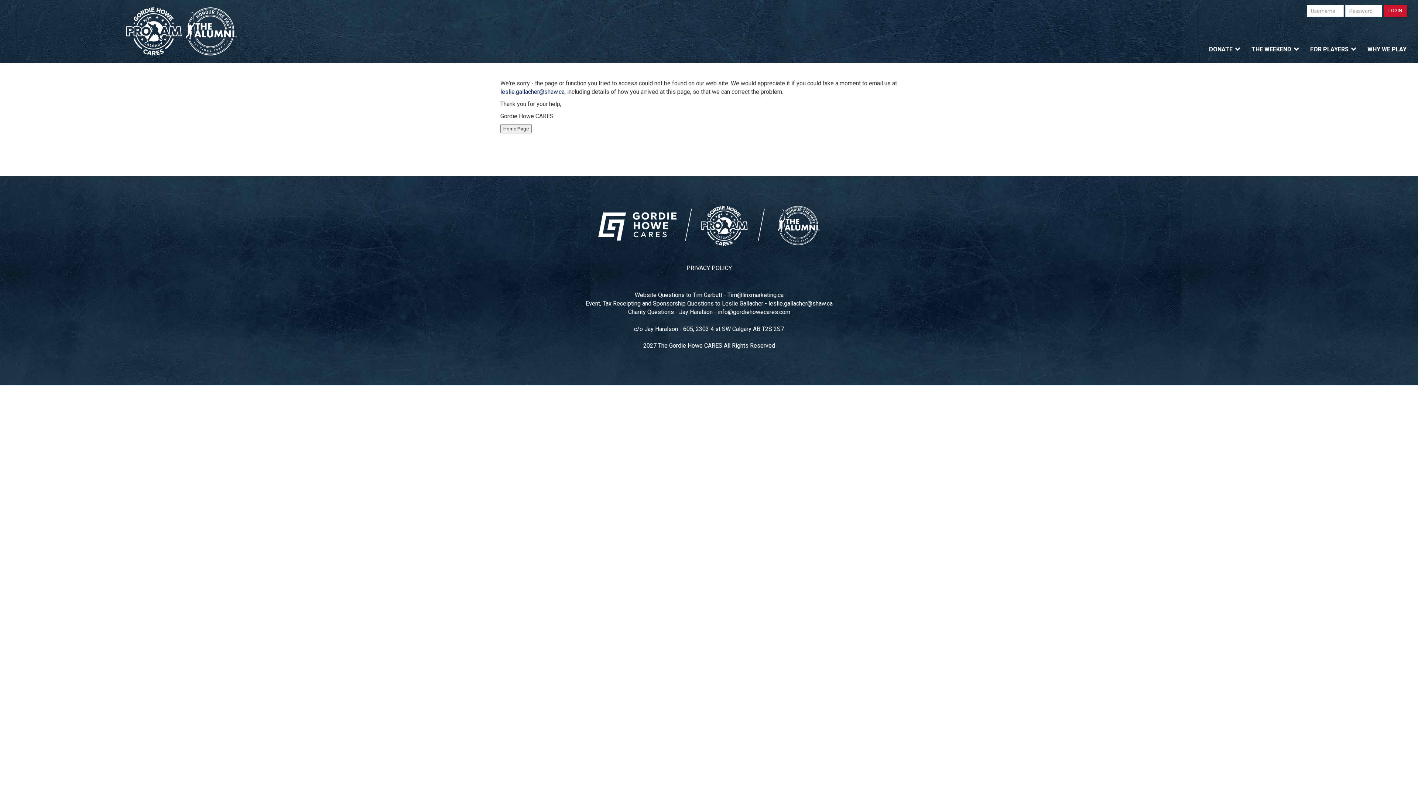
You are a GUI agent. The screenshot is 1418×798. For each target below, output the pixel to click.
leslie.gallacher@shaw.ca (532, 91)
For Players (1329, 49)
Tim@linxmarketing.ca (755, 295)
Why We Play (1387, 49)
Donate (1221, 49)
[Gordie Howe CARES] (181, 31)
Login (1395, 10)
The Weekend (1271, 49)
